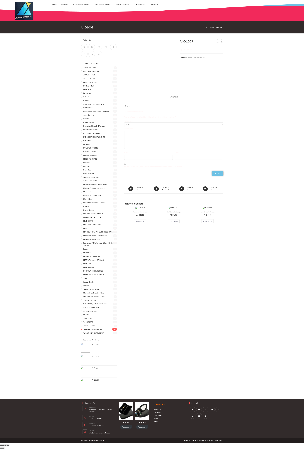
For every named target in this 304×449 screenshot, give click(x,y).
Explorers (86, 144)
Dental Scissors (88, 122)
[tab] (173, 97)
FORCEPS (86, 166)
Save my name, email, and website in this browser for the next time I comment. (153, 167)
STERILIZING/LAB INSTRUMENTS (95, 304)
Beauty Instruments (102, 4)
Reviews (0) (174, 97)
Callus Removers (89, 97)
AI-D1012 (140, 215)
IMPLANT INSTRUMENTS (92, 177)
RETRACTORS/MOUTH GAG (93, 260)
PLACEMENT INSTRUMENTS (93, 225)
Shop (156, 421)
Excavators (87, 141)
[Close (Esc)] (1, 445)
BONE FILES (87, 89)
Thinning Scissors (89, 326)
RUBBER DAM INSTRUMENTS (93, 275)
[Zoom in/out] (8, 445)
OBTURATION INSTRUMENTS (94, 214)
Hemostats (87, 170)
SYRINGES (86, 315)
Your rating (129, 121)
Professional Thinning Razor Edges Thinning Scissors (98, 244)
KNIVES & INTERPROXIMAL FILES (95, 184)
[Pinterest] (106, 47)
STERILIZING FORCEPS (91, 300)
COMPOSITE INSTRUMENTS (93, 104)
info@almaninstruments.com (99, 433)
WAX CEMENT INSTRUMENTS (93, 333)
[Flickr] (113, 47)
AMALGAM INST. (89, 75)
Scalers (85, 278)
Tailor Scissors (88, 318)
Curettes (86, 119)
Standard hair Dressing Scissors (94, 293)
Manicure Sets (88, 192)
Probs (85, 228)
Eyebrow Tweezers (90, 155)
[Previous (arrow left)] (1, 448)
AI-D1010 (207, 215)
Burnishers (87, 93)
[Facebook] (91, 47)
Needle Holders (88, 210)
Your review (129, 129)
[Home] (207, 27)
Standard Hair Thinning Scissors (94, 297)
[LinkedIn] (212, 409)
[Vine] (84, 54)
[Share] (3, 445)
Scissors (86, 285)
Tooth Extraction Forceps (196, 57)
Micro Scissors (88, 199)
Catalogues (140, 4)
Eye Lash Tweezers (89, 152)
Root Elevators (88, 267)
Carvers (86, 100)
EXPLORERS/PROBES (90, 148)
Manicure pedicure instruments (94, 188)
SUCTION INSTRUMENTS (92, 307)
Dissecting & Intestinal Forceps (94, 126)
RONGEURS (87, 264)
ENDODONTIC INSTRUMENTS (94, 137)
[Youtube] (91, 54)
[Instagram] (99, 47)
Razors (85, 249)
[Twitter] (84, 47)
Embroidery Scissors (90, 130)
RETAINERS (87, 253)
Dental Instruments (123, 4)
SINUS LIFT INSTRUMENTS (92, 289)
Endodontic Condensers (91, 133)
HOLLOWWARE (88, 173)
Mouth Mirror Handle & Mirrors (94, 203)
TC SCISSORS (88, 322)
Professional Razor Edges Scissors (95, 236)
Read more (140, 221)
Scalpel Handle (88, 282)
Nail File (86, 206)
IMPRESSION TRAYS (90, 181)
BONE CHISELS (88, 86)
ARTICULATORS (89, 78)
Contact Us (154, 4)
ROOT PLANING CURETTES (93, 271)
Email (177, 153)
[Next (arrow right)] (3, 448)
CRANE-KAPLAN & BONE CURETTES (96, 111)
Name (127, 153)
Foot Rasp (86, 162)
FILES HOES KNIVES (90, 159)
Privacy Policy (219, 440)
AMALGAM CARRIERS (91, 71)
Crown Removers (89, 115)
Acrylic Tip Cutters (89, 68)
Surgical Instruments (81, 4)
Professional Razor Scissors (92, 239)
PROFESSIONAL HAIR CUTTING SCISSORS (98, 232)
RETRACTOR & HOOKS (91, 256)
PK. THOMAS (88, 221)
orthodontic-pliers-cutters (92, 217)
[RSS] (99, 54)
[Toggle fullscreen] (5, 445)
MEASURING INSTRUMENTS (93, 195)
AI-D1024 (174, 215)
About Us (64, 4)
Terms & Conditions (206, 440)
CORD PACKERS (89, 108)
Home (54, 4)
